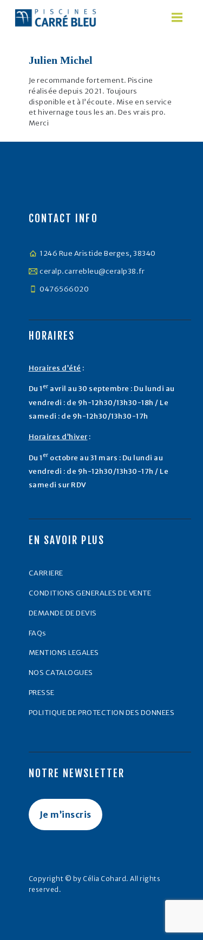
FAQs (38, 633)
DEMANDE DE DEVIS (63, 613)
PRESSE (42, 692)
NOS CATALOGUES (61, 672)
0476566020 (64, 289)
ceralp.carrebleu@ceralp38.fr (92, 271)
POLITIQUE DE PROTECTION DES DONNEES (102, 712)
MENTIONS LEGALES (64, 652)
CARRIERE (46, 573)
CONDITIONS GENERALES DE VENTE (90, 593)
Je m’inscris (65, 814)
